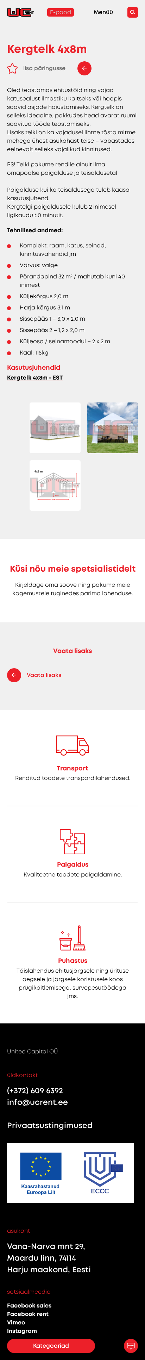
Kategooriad (51, 1345)
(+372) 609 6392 (35, 1090)
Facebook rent (28, 1314)
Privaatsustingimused (50, 1125)
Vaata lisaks (44, 675)
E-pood (60, 12)
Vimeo (16, 1322)
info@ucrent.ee (37, 1102)
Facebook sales (29, 1305)
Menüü (103, 12)
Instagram (22, 1331)
